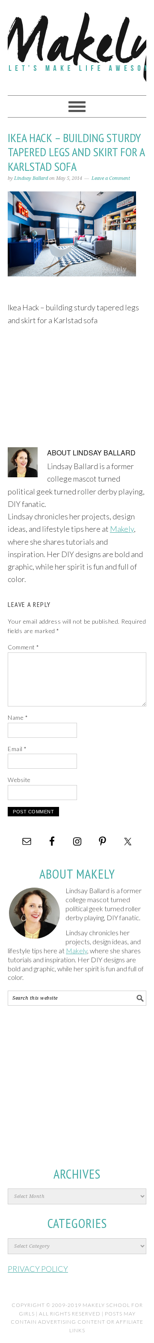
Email (17, 748)
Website (19, 779)
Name (18, 717)
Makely (77, 44)
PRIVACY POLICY (38, 1268)
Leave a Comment (111, 178)
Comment (23, 647)
